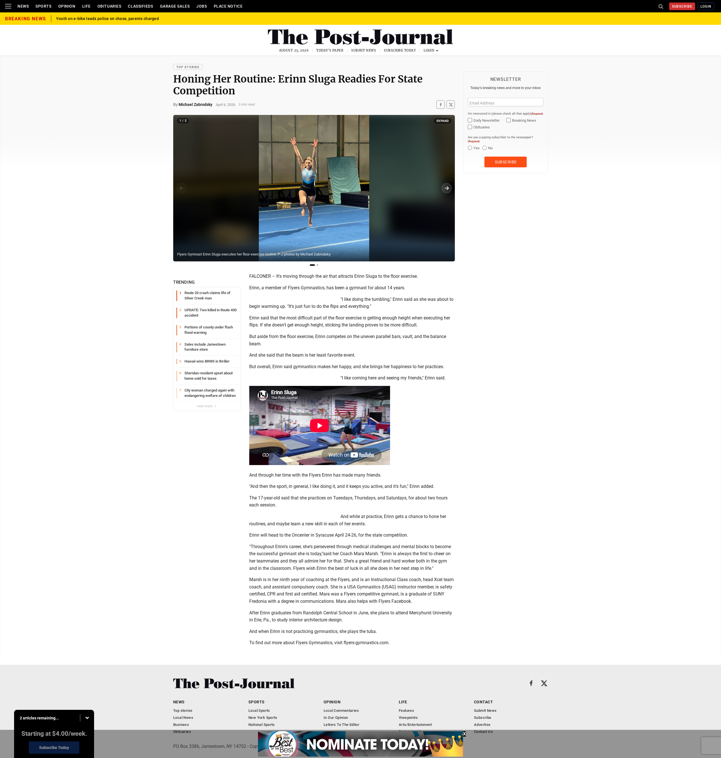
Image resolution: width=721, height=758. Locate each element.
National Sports (261, 725)
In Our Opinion (336, 717)
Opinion (66, 6)
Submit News (363, 50)
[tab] (312, 265)
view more (205, 406)
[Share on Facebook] (440, 104)
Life (86, 6)
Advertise (482, 725)
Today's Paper (329, 50)
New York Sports (262, 717)
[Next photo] (447, 188)
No (490, 148)
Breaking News (524, 120)
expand (443, 121)
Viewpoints (408, 717)
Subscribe (682, 6)
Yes (476, 148)
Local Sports (259, 710)
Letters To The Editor (341, 725)
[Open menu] (8, 6)
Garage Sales (175, 6)
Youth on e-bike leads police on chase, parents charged (107, 18)
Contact (483, 702)
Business (181, 725)
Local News (183, 717)
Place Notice (228, 6)
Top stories (187, 67)
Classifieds (140, 6)
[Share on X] (450, 104)
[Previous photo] (181, 188)
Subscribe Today (400, 50)
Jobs (201, 6)
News (23, 6)
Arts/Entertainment (415, 725)
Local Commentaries (341, 710)
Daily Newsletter (486, 120)
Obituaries (109, 6)
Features (406, 710)
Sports (43, 6)
